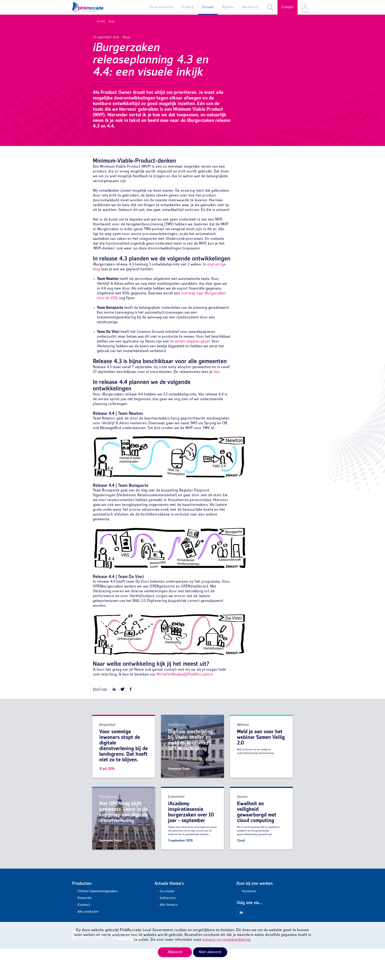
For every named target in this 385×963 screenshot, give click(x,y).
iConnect (83, 905)
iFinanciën (84, 898)
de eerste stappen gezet (190, 341)
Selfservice (168, 898)
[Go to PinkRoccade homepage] (87, 7)
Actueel (101, 22)
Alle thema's (168, 905)
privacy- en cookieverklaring (226, 940)
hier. (217, 372)
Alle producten (88, 911)
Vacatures (249, 891)
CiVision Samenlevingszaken (97, 891)
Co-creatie (167, 891)
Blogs (112, 22)
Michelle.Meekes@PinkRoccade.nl (185, 674)
